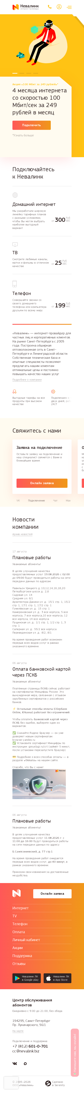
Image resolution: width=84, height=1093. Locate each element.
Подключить (31, 125)
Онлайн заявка (42, 483)
